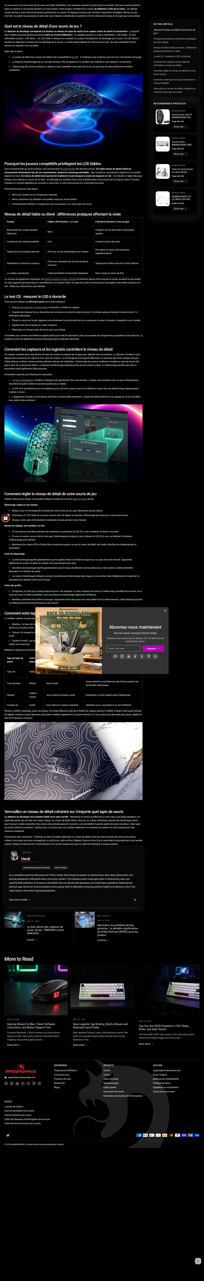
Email (67, 647)
